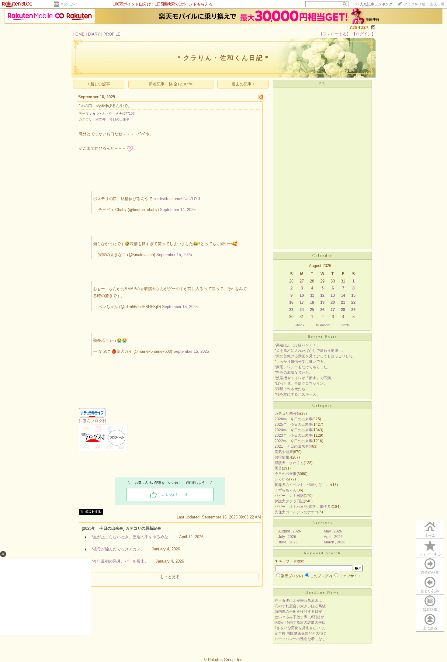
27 (333, 309)
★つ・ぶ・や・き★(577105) (114, 113)
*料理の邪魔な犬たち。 (294, 372)
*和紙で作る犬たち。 (292, 389)
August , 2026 (289, 531)
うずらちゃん (285, 490)
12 (322, 295)
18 (312, 302)
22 (353, 302)
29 (353, 309)
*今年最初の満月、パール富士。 (120, 561)
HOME (79, 34)
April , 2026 (333, 537)
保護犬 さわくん (289, 463)
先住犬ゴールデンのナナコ (296, 512)
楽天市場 (437, 4)
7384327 (359, 27)
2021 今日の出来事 (292, 446)
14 (343, 295)
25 (312, 309)
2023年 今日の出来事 (293, 435)
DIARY (94, 34)
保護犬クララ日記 (289, 501)
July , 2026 (287, 537)
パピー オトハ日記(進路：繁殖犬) (303, 506)
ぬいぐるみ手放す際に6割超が (299, 617)
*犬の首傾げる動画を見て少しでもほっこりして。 (315, 356)
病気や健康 (284, 452)
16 (291, 302)
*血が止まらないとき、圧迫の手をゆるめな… (132, 537)
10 (302, 295)
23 (291, 309)
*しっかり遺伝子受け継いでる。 (301, 361)
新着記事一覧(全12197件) (171, 84)
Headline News (322, 592)
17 (302, 302)
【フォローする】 (335, 34)
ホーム (429, 535)
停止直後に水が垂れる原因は (298, 600)
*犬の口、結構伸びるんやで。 (105, 105)
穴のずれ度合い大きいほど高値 (300, 606)
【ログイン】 (364, 34)
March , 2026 (334, 542)
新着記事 (430, 610)
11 (312, 295)
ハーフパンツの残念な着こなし (300, 639)
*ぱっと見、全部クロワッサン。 (301, 383)
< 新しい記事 (98, 84)
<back (299, 325)
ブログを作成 (414, 4)
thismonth (323, 325)
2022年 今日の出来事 (293, 441)
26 (322, 309)
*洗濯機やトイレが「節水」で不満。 (304, 378)
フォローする (430, 554)
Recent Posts (322, 337)
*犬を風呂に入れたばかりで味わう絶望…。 (310, 350)
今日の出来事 (285, 474)
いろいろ (282, 479)
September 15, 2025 (174, 254)
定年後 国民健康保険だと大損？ (301, 633)
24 (302, 309)
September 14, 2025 (178, 209)
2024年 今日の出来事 (293, 430)
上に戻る (430, 628)
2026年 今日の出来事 (293, 419)
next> (345, 325)
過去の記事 (430, 572)
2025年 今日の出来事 (112, 119)
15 (353, 295)
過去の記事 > (243, 84)
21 (343, 302)
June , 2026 (288, 542)
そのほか (67, 4)
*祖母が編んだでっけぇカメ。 (118, 549)
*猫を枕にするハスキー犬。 (297, 394)
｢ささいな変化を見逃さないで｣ (300, 628)
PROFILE (111, 34)
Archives (322, 523)
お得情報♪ (283, 457)
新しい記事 (430, 591)
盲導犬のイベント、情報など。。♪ (303, 485)
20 (333, 302)
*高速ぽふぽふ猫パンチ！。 (297, 345)
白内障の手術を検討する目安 (298, 611)
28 (343, 309)
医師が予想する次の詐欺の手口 (300, 622)
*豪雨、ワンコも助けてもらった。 (303, 367)
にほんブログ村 (92, 420)
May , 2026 (333, 531)
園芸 (278, 468)
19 (322, 302)
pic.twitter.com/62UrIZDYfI (177, 198)
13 (333, 295)
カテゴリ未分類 (287, 413)
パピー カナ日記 (289, 496)
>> (374, 4)
